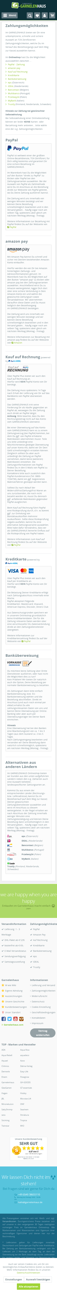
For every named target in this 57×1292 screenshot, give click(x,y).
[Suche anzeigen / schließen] (30, 15)
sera (3, 1115)
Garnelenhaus (8, 1082)
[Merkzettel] (37, 15)
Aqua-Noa (24, 1049)
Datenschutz (38, 1001)
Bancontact (13, 89)
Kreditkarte (13, 75)
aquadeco (24, 1055)
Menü (12, 15)
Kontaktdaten (38, 1017)
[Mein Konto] (45, 15)
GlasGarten (7, 1087)
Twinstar (5, 1125)
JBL (3, 1098)
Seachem (24, 1109)
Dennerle (6, 1071)
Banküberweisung (17, 78)
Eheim (4, 1077)
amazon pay (14, 68)
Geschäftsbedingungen (43, 1012)
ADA (3, 1049)
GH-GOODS (25, 1082)
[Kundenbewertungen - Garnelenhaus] (29, 1150)
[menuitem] (10, 15)
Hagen (4, 1093)
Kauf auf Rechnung (18, 71)
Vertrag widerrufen (43, 1033)
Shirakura (24, 1115)
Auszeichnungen (13, 996)
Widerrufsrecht (39, 996)
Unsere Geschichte (14, 1001)
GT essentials (26, 1087)
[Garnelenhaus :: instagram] (21, 1019)
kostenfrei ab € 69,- (14, 945)
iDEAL (11, 86)
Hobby (23, 1093)
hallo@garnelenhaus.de (30, 1202)
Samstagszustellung (15, 961)
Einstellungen (13, 1279)
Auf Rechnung (40, 940)
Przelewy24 (13, 97)
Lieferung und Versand (43, 985)
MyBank (12, 100)
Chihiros (5, 1066)
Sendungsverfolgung (15, 956)
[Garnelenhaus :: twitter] (10, 1019)
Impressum (37, 1023)
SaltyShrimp (7, 1109)
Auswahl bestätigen (38, 1279)
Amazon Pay (39, 934)
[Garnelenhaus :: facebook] (4, 1019)
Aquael (5, 1060)
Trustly (11, 104)
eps (10, 82)
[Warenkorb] (52, 15)
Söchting (5, 1120)
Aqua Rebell (7, 1055)
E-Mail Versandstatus (15, 950)
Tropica (23, 1120)
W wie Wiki (10, 985)
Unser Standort (13, 1012)
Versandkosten (9, 1221)
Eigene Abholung (13, 990)
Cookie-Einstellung (41, 1007)
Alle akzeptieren (28, 1286)
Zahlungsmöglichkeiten (43, 990)
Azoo (22, 1060)
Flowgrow (24, 1077)
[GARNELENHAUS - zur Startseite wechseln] (28, 5)
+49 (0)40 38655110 (29, 1194)
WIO (22, 1125)
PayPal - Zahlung (16, 64)
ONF (22, 1104)
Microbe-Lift (25, 1098)
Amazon (18, 342)
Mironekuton (8, 1104)
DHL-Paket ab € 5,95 (15, 940)
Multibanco (13, 93)
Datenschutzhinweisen (28, 1272)
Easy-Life (24, 1071)
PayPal (13, 227)
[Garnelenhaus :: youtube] (16, 1019)
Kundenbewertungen (16, 1007)
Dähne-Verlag (26, 1066)
